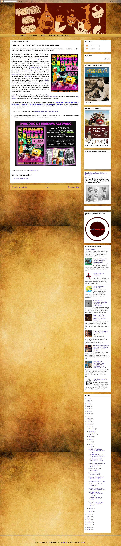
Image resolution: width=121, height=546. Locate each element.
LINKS (43, 35)
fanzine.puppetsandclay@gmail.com (46, 111)
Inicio (47, 187)
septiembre (92, 434)
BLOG (14, 35)
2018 (89, 419)
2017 (89, 421)
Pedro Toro (40, 83)
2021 (89, 411)
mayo (91, 444)
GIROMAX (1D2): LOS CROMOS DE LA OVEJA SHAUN (97, 450)
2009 (89, 527)
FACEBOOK (33, 35)
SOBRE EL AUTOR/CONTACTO (59, 35)
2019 (89, 416)
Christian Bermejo (34, 67)
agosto (91, 436)
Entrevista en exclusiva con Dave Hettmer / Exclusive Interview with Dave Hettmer (101, 348)
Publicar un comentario (21, 178)
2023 (89, 406)
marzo (91, 508)
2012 (89, 519)
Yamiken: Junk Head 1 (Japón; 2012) (95, 484)
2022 (89, 408)
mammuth (64, 542)
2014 (89, 514)
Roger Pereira (52, 96)
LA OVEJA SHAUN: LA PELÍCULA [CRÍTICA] (96, 459)
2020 (89, 414)
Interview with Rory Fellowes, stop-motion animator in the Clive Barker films (99, 317)
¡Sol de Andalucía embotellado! (98, 274)
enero (91, 511)
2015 (89, 426)
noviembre (92, 431)
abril (90, 447)
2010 (89, 524)
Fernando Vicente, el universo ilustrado (95, 473)
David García (28, 76)
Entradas (90, 46)
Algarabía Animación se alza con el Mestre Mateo (97, 488)
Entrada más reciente (19, 187)
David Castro (35, 71)
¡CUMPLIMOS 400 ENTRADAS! (98, 287)
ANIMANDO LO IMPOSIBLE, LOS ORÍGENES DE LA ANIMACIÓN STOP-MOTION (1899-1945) (99, 365)
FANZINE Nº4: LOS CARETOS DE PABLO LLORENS (96, 493)
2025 (89, 401)
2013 (89, 517)
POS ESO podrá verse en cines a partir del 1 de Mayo (96, 503)
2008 (89, 529)
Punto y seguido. (91, 249)
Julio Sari (33, 83)
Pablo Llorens (16, 74)
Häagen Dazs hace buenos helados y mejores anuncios (97, 464)
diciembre (92, 429)
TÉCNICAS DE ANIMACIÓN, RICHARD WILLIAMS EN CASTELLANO (100, 303)
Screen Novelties (38, 59)
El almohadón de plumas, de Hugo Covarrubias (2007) (100, 332)
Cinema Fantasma (24, 71)
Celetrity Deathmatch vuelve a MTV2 (95, 469)
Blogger (83, 542)
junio (90, 441)
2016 (89, 424)
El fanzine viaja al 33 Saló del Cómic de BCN (96, 478)
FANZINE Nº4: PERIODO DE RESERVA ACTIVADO (97, 455)
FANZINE (23, 35)
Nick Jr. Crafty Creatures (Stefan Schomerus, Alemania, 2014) (100, 260)
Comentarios (92, 48)
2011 (89, 522)
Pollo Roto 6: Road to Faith (97, 481)
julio (90, 439)
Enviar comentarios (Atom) (50, 193)
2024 (89, 403)
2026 (89, 398)
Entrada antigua (73, 187)
